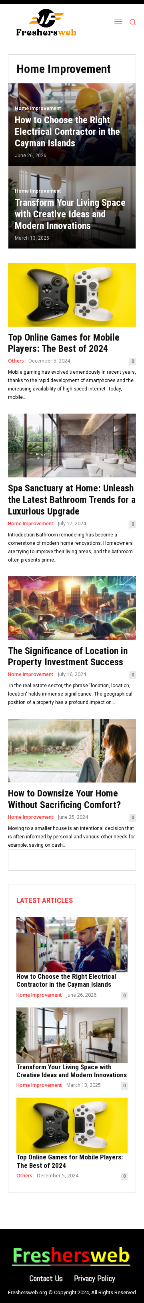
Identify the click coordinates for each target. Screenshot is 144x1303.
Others (16, 361)
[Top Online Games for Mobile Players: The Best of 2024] (72, 295)
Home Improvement (38, 108)
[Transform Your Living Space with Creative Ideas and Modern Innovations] (72, 207)
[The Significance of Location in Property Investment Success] (72, 608)
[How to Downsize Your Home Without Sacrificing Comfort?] (72, 751)
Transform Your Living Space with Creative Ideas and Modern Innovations (71, 1071)
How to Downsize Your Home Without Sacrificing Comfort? (65, 799)
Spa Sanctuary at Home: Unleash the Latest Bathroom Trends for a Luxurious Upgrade (72, 500)
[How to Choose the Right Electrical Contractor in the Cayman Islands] (72, 124)
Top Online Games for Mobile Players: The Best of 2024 (64, 343)
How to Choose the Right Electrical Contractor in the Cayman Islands (66, 980)
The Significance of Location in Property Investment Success (68, 656)
